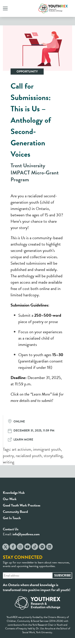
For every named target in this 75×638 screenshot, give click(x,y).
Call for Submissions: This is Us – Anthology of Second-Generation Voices (31, 120)
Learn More (23, 439)
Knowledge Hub (14, 492)
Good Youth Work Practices (21, 505)
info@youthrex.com (26, 534)
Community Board (15, 511)
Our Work (10, 498)
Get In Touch (12, 518)
